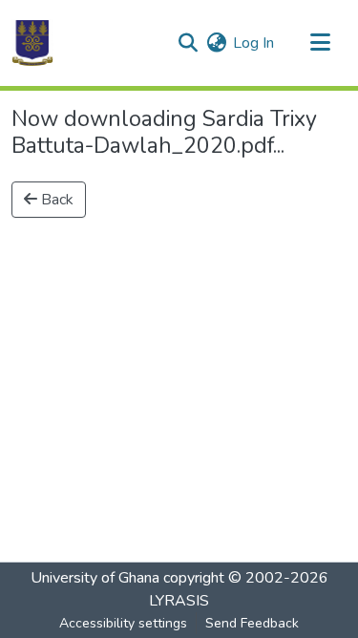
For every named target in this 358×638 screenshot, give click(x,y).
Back (55, 199)
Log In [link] (253, 42)
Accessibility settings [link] (123, 623)
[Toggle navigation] (320, 43)
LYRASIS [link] (179, 600)
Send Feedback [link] (252, 623)
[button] (32, 43)
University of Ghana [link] (95, 577)
